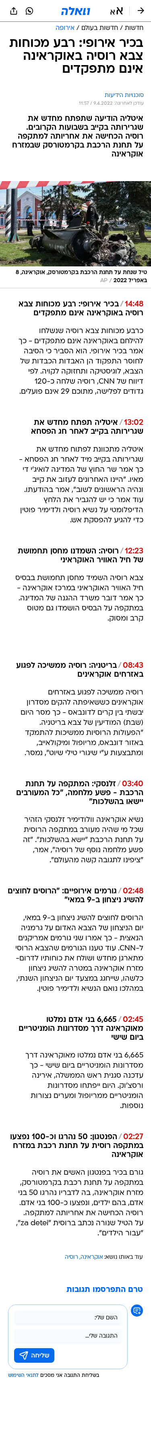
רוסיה (71, 1257)
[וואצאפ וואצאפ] (29, 11)
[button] (116, 11)
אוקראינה (92, 1257)
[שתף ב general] (13, 10)
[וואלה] (75, 11)
